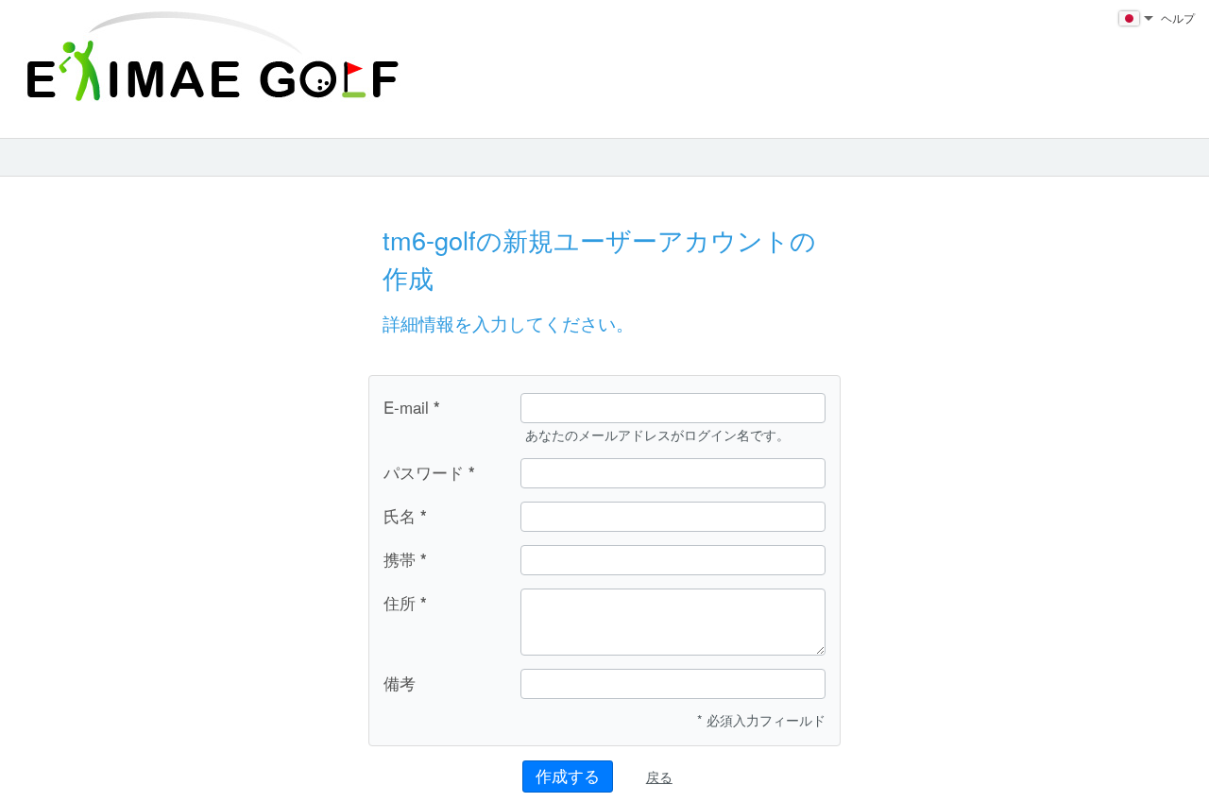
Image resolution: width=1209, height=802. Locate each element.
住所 (399, 602)
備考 (399, 682)
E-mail (406, 407)
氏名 (399, 515)
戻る (659, 776)
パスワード (423, 472)
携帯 (399, 559)
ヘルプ (1178, 17)
